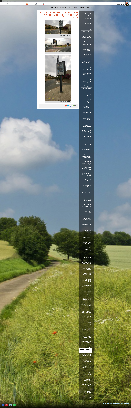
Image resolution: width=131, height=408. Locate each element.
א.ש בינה (109, 405)
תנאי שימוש (123, 403)
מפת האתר (127, 403)
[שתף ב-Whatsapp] (73, 105)
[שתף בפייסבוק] (70, 105)
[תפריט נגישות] (1, 1)
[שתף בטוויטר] (68, 105)
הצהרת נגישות (118, 403)
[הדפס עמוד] (75, 105)
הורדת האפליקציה (106, 403)
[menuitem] (13, 1)
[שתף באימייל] (66, 105)
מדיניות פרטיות (112, 403)
